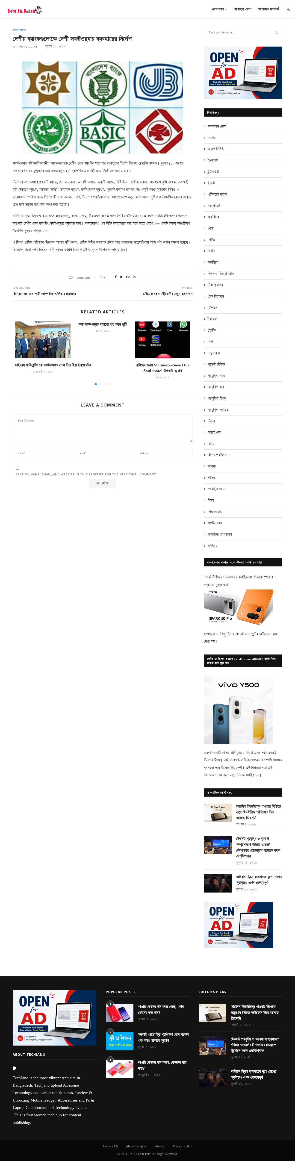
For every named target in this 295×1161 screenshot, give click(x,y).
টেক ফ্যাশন (215, 285)
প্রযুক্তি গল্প (216, 387)
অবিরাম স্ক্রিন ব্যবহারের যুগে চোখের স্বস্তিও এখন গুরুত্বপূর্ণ (259, 880)
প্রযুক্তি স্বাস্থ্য (218, 409)
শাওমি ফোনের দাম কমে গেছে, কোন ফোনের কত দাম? (161, 1009)
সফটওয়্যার (19, 30)
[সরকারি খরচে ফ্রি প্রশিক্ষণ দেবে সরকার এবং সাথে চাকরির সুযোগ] (119, 1041)
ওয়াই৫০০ (252, 775)
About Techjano (136, 1146)
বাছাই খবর (214, 432)
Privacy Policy (182, 1146)
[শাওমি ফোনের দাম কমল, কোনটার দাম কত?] (119, 1069)
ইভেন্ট (211, 183)
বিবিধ (211, 443)
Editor (32, 46)
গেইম (211, 239)
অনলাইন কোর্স (217, 126)
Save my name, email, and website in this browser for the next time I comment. (86, 474)
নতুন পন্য (214, 353)
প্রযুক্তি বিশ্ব (217, 398)
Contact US (110, 1146)
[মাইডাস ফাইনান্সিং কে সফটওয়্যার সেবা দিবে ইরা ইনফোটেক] (43, 339)
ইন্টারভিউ (213, 171)
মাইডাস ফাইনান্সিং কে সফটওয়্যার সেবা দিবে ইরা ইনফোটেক (53, 365)
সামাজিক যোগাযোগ (220, 534)
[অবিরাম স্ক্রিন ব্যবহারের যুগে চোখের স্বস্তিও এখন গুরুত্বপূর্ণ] (218, 883)
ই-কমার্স (213, 160)
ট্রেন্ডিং (212, 330)
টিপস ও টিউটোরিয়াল (221, 273)
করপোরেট (214, 205)
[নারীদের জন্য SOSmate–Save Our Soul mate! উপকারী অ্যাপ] (162, 339)
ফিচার (211, 421)
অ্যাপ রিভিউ (216, 149)
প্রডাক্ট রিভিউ (216, 364)
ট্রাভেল (212, 319)
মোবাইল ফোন (242, 9)
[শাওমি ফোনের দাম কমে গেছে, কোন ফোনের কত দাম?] (119, 1013)
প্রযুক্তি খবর (216, 375)
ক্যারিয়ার (213, 217)
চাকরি (211, 251)
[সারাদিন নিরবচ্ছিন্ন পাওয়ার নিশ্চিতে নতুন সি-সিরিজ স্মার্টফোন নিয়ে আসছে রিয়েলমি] (218, 813)
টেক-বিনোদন (216, 296)
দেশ (210, 341)
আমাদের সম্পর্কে (268, 9)
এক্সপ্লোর (218, 9)
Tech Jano (144, 1154)
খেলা (210, 228)
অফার (211, 137)
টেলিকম (212, 307)
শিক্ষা (211, 500)
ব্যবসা (211, 466)
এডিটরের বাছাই (217, 194)
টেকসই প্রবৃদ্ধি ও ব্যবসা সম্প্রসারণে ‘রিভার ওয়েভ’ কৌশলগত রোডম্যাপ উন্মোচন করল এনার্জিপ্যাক (258, 847)
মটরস (211, 477)
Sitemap (159, 1146)
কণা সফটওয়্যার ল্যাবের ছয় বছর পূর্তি (103, 324)
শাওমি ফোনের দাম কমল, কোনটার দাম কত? (162, 1065)
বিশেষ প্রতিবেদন (218, 455)
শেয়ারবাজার (215, 511)
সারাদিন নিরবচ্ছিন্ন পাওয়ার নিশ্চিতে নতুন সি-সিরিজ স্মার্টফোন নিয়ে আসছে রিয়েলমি (258, 812)
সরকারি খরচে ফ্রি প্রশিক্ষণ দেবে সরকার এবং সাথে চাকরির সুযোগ (163, 1037)
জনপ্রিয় (213, 262)
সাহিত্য (212, 545)
